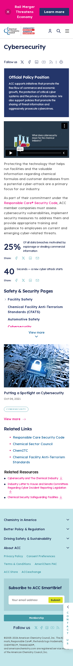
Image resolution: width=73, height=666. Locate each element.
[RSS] (51, 62)
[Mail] (37, 258)
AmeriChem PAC (46, 564)
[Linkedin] (36, 62)
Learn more (54, 12)
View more (12, 419)
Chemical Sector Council (33, 444)
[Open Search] (59, 31)
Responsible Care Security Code (38, 437)
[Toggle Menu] (67, 31)
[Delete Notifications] (8, 12)
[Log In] (50, 32)
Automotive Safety (24, 319)
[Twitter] (22, 62)
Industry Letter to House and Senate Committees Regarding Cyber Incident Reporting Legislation (38, 486)
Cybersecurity (19, 326)
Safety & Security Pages (28, 291)
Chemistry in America (20, 520)
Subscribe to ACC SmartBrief (35, 587)
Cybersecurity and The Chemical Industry (33, 478)
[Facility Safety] (6, 299)
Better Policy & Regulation (24, 529)
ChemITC (20, 450)
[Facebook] (29, 62)
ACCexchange (31, 572)
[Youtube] (44, 62)
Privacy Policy (13, 556)
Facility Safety (20, 299)
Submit (55, 600)
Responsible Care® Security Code (30, 203)
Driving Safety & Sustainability (27, 539)
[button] (36, 336)
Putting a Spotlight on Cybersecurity (34, 393)
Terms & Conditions (17, 564)
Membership (36, 617)
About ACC (12, 548)
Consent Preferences (40, 556)
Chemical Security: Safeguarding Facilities (33, 497)
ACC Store (11, 572)
